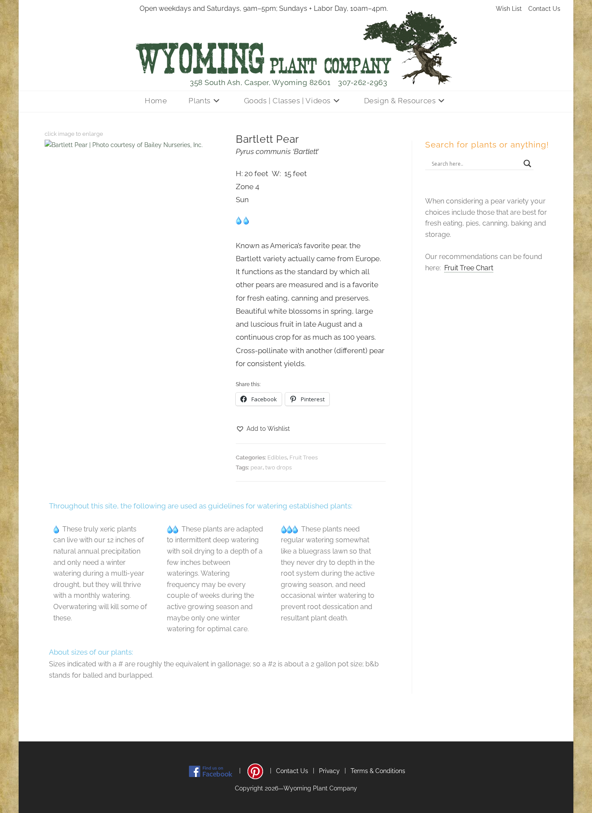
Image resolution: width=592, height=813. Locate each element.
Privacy (329, 770)
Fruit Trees (303, 457)
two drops (278, 467)
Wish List (509, 8)
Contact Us (544, 8)
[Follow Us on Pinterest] (255, 770)
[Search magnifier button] (527, 163)
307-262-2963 (362, 82)
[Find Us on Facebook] (210, 770)
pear (256, 467)
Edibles (277, 457)
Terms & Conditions (378, 770)
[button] (263, 428)
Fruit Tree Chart (468, 268)
